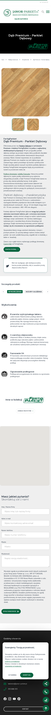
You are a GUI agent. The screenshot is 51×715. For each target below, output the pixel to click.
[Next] (48, 292)
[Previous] (3, 292)
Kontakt (25, 709)
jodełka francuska (24, 174)
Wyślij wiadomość (9, 611)
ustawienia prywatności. (13, 666)
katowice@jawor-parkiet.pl (17, 683)
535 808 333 (13, 689)
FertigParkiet (25, 59)
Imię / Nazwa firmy (8, 507)
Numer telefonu (7, 530)
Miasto (3, 542)
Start (3, 59)
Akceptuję (26, 675)
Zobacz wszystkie (24, 411)
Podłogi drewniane (13, 59)
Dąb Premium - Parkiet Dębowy (41, 59)
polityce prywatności (12, 661)
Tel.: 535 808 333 (44, 2)
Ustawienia (12, 675)
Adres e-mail (6, 519)
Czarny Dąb (8, 244)
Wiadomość (5, 554)
